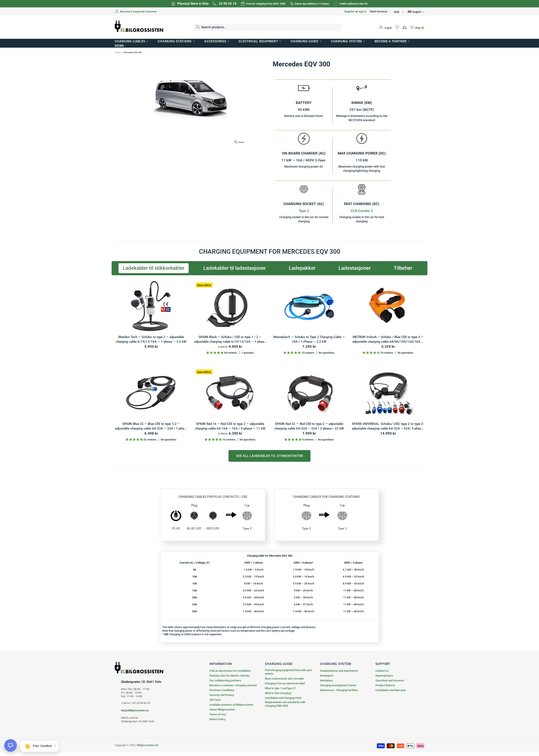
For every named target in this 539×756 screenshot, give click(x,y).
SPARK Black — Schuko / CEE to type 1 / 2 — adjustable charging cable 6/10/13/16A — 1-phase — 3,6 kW (230, 339)
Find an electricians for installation (230, 670)
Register (349, 11)
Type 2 (304, 211)
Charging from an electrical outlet (285, 683)
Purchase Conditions (221, 690)
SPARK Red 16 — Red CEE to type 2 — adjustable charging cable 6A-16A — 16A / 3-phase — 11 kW (230, 426)
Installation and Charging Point (283, 698)
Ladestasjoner (355, 268)
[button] (10, 745)
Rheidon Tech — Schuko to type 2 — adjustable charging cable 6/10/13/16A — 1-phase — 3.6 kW (151, 339)
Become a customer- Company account (233, 685)
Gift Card (214, 699)
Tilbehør (403, 268)
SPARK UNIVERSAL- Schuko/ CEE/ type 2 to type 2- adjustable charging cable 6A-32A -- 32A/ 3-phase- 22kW (388, 426)
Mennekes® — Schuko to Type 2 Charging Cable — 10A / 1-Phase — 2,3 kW (309, 339)
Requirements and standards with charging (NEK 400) (285, 704)
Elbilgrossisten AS (139, 27)
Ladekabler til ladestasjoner (234, 268)
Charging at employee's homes (338, 685)
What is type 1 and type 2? (280, 688)
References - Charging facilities (339, 690)
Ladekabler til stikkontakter (153, 268)
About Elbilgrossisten (222, 709)
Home (117, 52)
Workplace (326, 680)
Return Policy (217, 719)
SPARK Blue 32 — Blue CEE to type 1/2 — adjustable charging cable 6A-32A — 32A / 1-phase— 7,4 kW (151, 426)
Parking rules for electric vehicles (229, 675)
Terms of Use (217, 714)
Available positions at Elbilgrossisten (231, 704)
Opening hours (384, 675)
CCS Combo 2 (362, 211)
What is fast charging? (278, 693)
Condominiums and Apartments (339, 670)
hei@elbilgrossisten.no (135, 710)
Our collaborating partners (225, 680)
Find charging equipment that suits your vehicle (288, 672)
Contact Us (382, 670)
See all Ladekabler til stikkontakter (269, 456)
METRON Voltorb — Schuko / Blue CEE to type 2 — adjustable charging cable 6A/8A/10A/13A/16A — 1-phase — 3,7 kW (388, 339)
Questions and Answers (389, 680)
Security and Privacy (221, 695)
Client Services (378, 11)
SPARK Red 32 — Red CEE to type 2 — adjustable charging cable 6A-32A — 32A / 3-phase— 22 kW (309, 426)
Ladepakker (302, 268)
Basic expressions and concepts (284, 678)
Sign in (362, 11)
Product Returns (385, 685)
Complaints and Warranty (390, 690)
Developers (327, 675)
